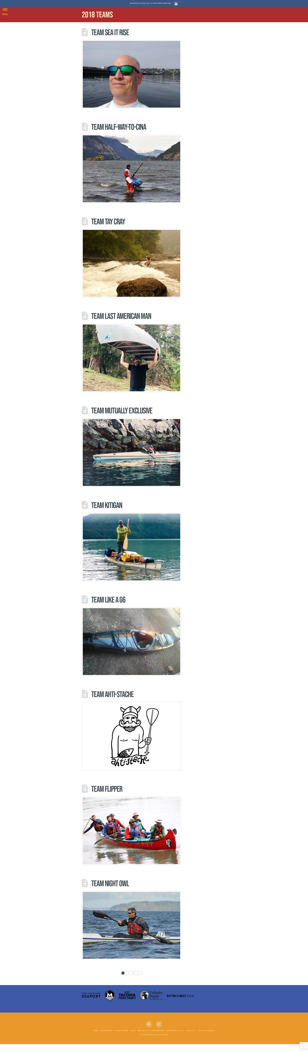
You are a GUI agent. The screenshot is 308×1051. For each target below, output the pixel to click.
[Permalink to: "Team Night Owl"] (131, 925)
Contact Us (190, 1030)
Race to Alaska (163, 1035)
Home (95, 1030)
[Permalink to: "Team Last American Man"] (131, 358)
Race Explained (106, 1030)
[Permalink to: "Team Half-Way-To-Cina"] (131, 168)
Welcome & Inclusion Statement (151, 1030)
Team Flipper (106, 788)
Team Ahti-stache (112, 694)
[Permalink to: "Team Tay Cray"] (131, 263)
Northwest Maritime (148, 1035)
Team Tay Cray (108, 221)
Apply (133, 1030)
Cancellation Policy (175, 1030)
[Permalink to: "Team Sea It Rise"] (131, 74)
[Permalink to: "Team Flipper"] (131, 830)
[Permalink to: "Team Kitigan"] (131, 547)
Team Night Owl (110, 883)
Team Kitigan (106, 505)
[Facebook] (149, 1024)
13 (136, 973)
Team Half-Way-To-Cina (118, 126)
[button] (5, 9)
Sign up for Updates (206, 1030)
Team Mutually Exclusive (121, 410)
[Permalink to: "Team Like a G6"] (131, 641)
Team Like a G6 (108, 599)
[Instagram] (159, 1024)
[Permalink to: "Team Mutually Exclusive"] (131, 452)
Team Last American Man (121, 316)
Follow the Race (121, 1030)
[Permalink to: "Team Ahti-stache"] (131, 736)
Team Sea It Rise (110, 32)
